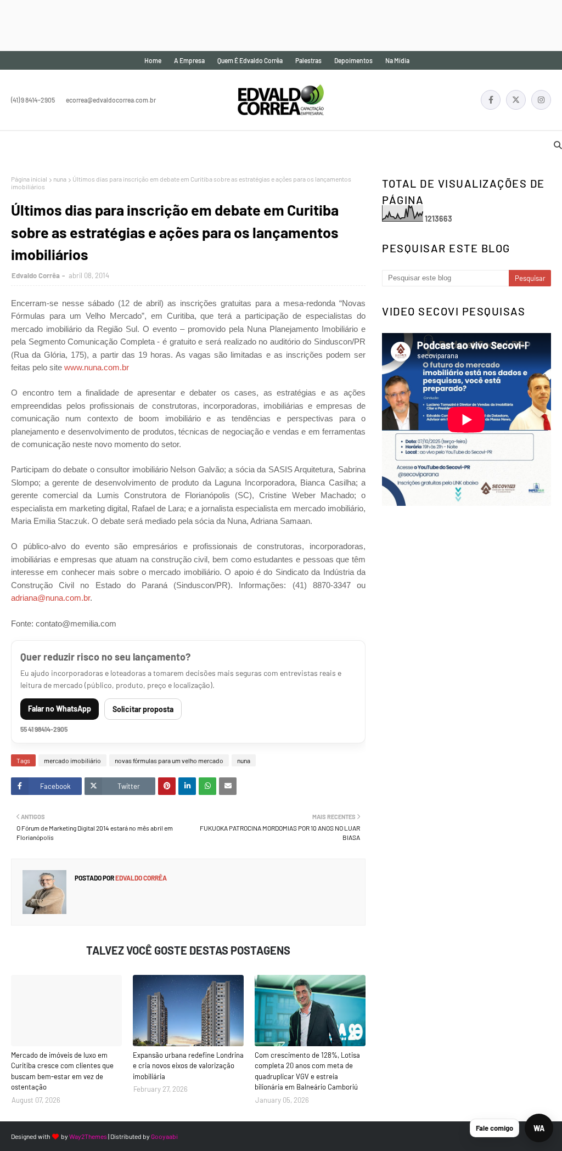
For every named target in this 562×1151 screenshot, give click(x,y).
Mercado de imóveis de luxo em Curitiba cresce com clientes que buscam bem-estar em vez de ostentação (62, 1071)
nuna (59, 179)
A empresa (189, 60)
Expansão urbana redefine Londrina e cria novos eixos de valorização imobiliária (188, 1066)
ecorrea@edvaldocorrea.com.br (111, 100)
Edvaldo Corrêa (36, 275)
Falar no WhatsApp (59, 708)
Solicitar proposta (143, 709)
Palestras (308, 60)
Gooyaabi (164, 1136)
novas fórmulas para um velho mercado (169, 760)
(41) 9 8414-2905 (33, 100)
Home (152, 60)
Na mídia (397, 60)
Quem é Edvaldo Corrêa (250, 60)
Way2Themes (88, 1136)
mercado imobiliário (72, 760)
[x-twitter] (516, 100)
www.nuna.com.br (96, 367)
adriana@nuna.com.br (50, 597)
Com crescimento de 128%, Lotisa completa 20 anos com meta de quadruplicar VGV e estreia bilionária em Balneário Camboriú (307, 1071)
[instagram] (541, 100)
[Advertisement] (200, 24)
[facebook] (491, 100)
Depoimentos (353, 60)
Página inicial (29, 179)
